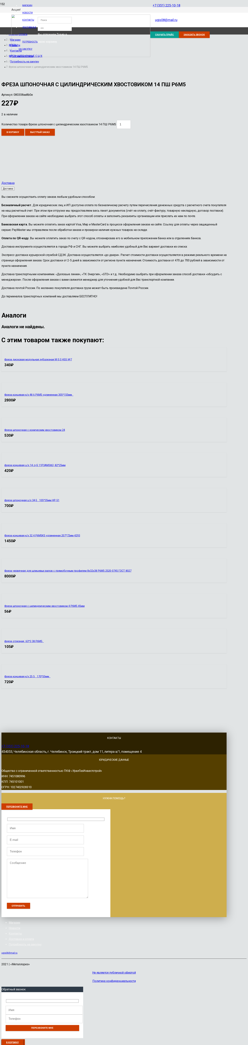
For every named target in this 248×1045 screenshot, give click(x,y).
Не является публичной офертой (114, 972)
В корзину (13, 132)
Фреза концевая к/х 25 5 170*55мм (27, 676)
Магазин (14, 922)
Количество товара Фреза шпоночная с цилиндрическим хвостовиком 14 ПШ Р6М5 (58, 124)
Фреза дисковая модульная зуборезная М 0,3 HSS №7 (38, 359)
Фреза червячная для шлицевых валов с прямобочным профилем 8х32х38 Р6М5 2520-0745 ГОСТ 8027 (67, 570)
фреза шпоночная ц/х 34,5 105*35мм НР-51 (31, 500)
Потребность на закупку (25, 944)
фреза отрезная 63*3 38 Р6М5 (24, 641)
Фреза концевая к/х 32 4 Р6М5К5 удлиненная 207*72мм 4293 (42, 535)
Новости (14, 928)
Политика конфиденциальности (114, 981)
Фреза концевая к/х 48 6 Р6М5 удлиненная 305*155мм (38, 394)
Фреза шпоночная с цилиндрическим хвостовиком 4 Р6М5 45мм (44, 606)
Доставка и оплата (21, 939)
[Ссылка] (80, 56)
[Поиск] (42, 28)
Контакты (15, 933)
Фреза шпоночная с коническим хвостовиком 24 (34, 430)
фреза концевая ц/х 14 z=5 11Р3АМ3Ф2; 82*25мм (35, 465)
